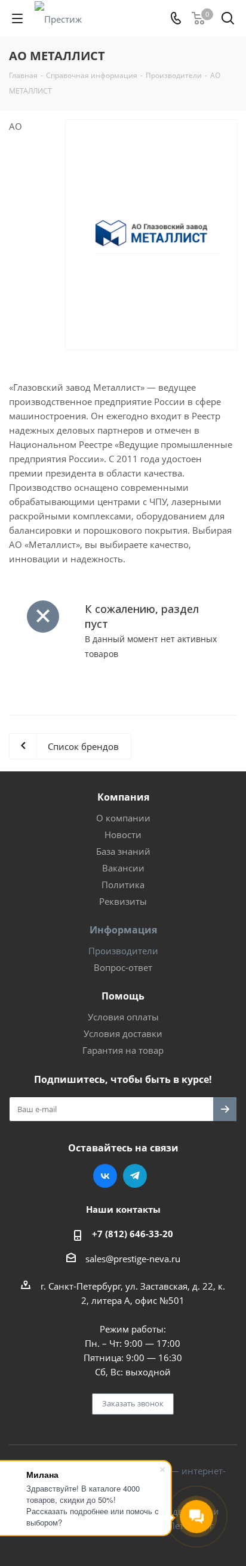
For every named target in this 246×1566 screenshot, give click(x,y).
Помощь (123, 996)
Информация (123, 929)
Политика (123, 885)
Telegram (135, 1176)
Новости (123, 834)
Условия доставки (123, 1033)
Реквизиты (123, 901)
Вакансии (123, 868)
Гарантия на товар (123, 1050)
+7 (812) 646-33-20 (132, 1234)
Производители (123, 951)
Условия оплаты (123, 1017)
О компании (123, 818)
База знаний (123, 851)
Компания (123, 797)
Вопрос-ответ (123, 967)
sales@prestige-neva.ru (132, 1259)
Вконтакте (105, 1176)
